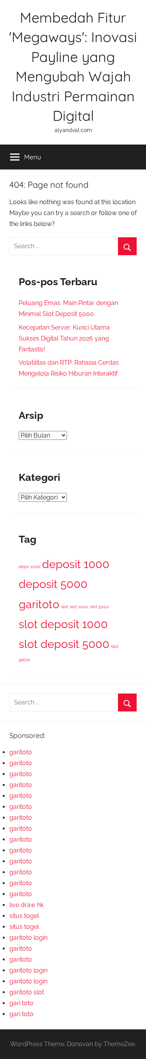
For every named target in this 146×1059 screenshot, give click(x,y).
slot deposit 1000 (63, 624)
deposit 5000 (53, 584)
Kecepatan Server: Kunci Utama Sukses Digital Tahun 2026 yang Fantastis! (64, 338)
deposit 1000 (75, 564)
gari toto (21, 1003)
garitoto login (28, 937)
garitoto (39, 604)
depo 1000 (29, 566)
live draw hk (26, 905)
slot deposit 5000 (64, 644)
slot (64, 606)
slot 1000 (79, 606)
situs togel (24, 916)
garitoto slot (26, 992)
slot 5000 (99, 606)
